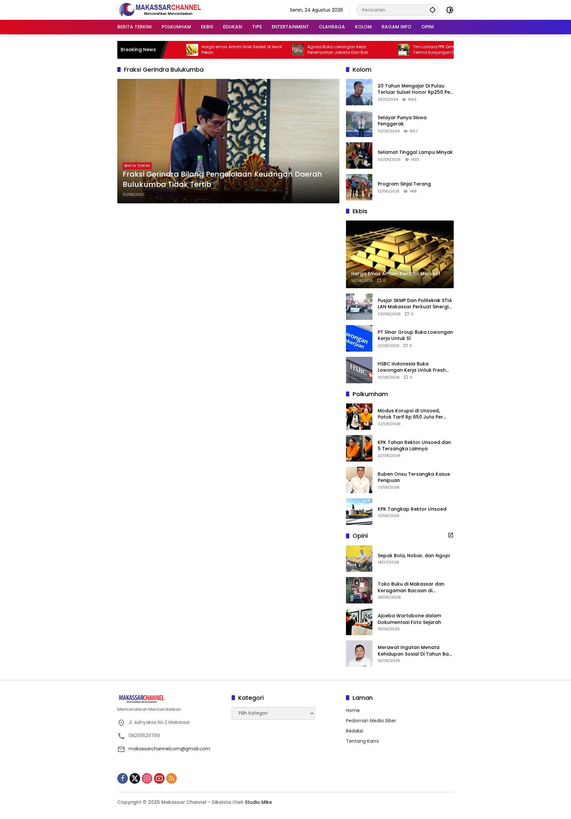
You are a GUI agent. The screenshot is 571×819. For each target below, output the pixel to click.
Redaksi (354, 731)
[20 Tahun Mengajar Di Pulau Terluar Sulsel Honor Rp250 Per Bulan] (359, 92)
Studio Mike (258, 802)
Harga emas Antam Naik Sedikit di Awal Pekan (216, 49)
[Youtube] (159, 778)
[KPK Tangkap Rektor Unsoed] (359, 511)
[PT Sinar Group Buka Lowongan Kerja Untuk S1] (359, 338)
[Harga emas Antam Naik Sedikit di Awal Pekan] (167, 50)
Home (353, 710)
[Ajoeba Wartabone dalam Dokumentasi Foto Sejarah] (359, 622)
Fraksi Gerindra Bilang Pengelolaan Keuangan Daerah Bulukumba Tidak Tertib (222, 179)
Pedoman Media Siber (371, 720)
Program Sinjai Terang (404, 184)
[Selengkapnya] (451, 535)
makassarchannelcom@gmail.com (169, 748)
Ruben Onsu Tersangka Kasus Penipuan (414, 477)
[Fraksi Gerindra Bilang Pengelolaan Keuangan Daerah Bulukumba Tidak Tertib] (228, 141)
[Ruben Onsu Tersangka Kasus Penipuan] (359, 480)
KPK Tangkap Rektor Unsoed (412, 509)
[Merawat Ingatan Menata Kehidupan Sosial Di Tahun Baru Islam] (359, 653)
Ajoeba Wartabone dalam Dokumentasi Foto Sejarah (409, 619)
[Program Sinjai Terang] (359, 187)
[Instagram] (147, 778)
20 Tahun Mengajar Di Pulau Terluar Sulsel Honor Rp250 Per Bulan (415, 89)
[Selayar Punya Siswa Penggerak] (359, 124)
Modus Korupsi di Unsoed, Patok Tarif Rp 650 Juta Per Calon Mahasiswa (410, 414)
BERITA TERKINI (137, 165)
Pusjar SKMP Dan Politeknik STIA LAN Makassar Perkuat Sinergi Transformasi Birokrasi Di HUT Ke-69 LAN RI (415, 303)
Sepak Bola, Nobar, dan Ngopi (414, 556)
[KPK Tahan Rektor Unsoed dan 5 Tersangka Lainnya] (359, 448)
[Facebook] (122, 778)
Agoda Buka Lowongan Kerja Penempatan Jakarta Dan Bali (312, 49)
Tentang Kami (362, 741)
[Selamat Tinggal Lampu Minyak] (359, 155)
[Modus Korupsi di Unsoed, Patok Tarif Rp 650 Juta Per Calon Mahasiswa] (359, 416)
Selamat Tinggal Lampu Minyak (415, 152)
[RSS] (171, 778)
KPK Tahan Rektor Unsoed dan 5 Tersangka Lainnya (414, 445)
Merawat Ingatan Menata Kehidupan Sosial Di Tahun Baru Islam (416, 650)
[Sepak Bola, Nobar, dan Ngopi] (359, 558)
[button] (432, 9)
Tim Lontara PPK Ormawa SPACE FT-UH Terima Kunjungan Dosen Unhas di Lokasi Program (430, 49)
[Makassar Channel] (160, 9)
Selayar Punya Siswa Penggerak (402, 121)
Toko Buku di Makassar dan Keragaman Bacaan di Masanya (411, 587)
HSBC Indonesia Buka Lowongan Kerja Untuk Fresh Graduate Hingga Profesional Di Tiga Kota (413, 367)
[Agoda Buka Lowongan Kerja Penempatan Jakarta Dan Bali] (273, 50)
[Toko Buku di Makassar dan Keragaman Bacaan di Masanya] (359, 590)
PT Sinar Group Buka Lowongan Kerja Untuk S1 (415, 335)
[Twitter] (135, 778)
